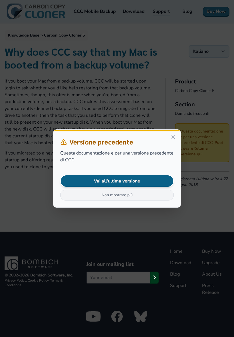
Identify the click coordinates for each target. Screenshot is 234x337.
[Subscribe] (154, 278)
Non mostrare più (117, 195)
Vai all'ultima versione (117, 181)
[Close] (173, 137)
